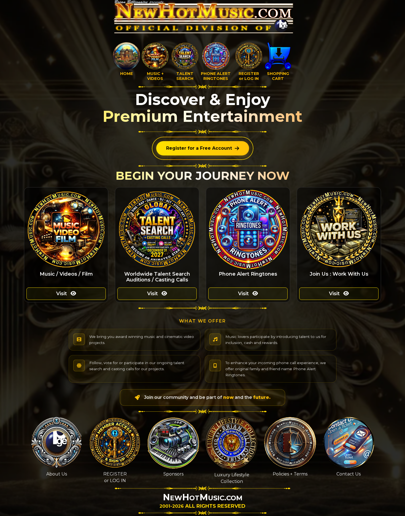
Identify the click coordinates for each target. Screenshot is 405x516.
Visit (62, 294)
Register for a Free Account (199, 148)
